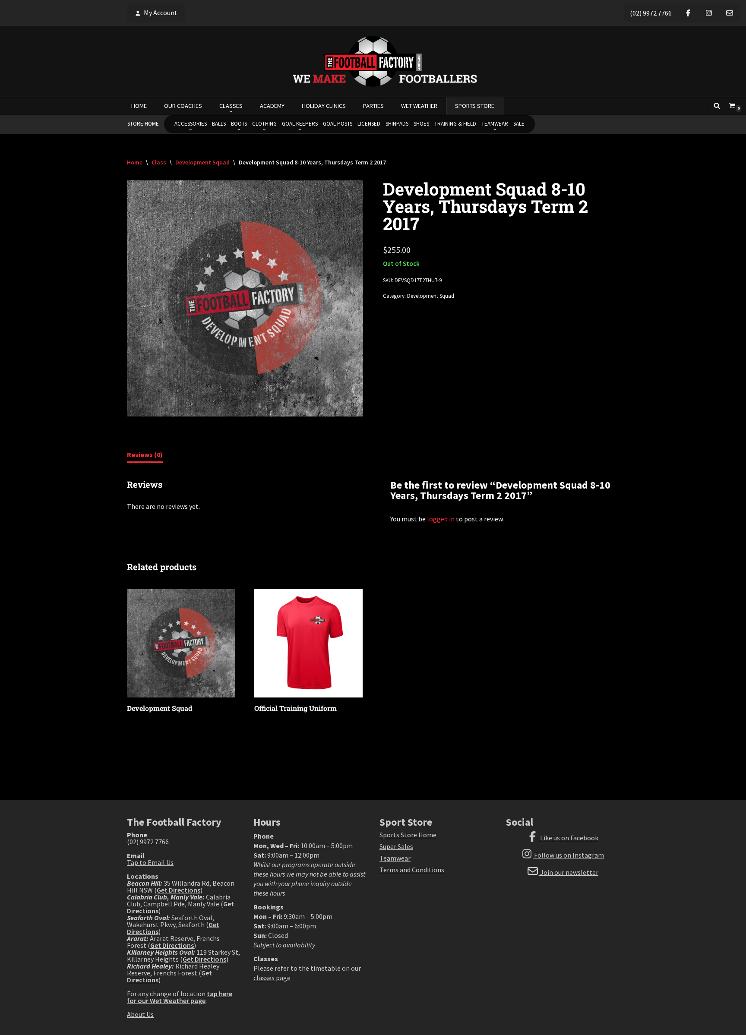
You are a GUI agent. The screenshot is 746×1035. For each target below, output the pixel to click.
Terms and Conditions (411, 869)
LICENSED (368, 123)
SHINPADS (397, 123)
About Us (140, 1014)
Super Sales (396, 846)
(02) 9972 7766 (651, 13)
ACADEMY (272, 106)
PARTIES (373, 106)
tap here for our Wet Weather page (179, 997)
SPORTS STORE (474, 106)
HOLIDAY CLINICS (324, 106)
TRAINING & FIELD (455, 123)
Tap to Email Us (150, 862)
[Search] (717, 105)
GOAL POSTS (337, 123)
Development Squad (202, 162)
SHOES (421, 123)
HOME (139, 106)
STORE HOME (143, 123)
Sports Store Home (407, 834)
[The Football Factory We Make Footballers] (373, 61)
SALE (519, 123)
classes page (272, 977)
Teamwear (395, 858)
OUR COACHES (183, 106)
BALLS (219, 123)
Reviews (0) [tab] (145, 454)
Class (159, 162)
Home (134, 162)
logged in (441, 518)
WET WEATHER (419, 106)
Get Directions (178, 890)
